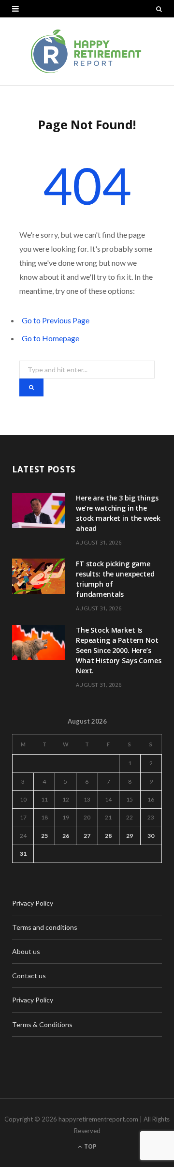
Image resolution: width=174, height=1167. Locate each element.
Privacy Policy (32, 903)
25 (44, 835)
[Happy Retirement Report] (87, 51)
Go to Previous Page (55, 320)
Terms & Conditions (42, 1024)
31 (23, 853)
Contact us (29, 975)
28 (108, 835)
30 (150, 835)
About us (26, 951)
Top (90, 1146)
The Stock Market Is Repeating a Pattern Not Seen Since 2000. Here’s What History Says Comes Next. (118, 650)
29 (129, 835)
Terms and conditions (44, 927)
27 (87, 835)
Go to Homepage (50, 338)
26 (65, 835)
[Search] (159, 8)
